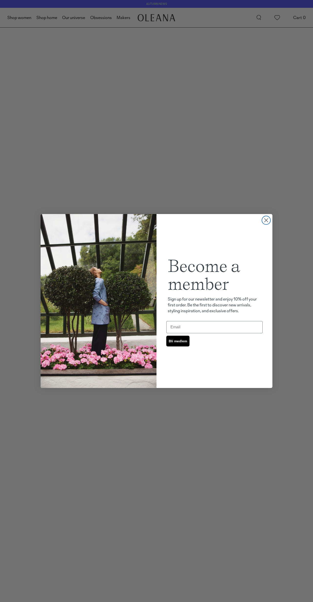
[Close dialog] (266, 220)
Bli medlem (178, 341)
